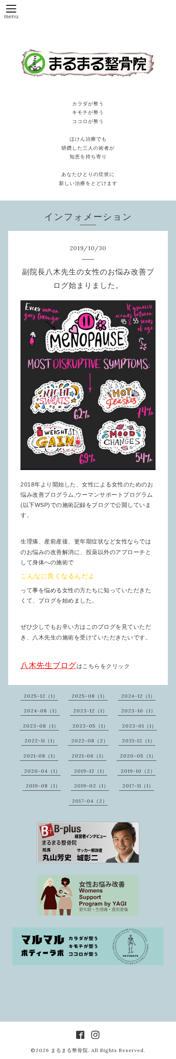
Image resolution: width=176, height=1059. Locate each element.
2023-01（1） (139, 726)
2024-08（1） (42, 711)
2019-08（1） (43, 786)
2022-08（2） (89, 740)
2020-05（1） (138, 756)
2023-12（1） (90, 711)
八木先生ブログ (48, 665)
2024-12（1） (138, 696)
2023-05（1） (90, 726)
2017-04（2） (90, 801)
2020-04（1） (42, 771)
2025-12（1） (41, 696)
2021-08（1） (40, 756)
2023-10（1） (138, 711)
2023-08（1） (41, 726)
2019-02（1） (91, 786)
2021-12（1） (138, 740)
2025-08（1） (90, 696)
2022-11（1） (41, 740)
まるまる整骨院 (69, 1050)
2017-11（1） (138, 786)
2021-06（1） (89, 756)
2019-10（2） (138, 771)
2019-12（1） (90, 771)
